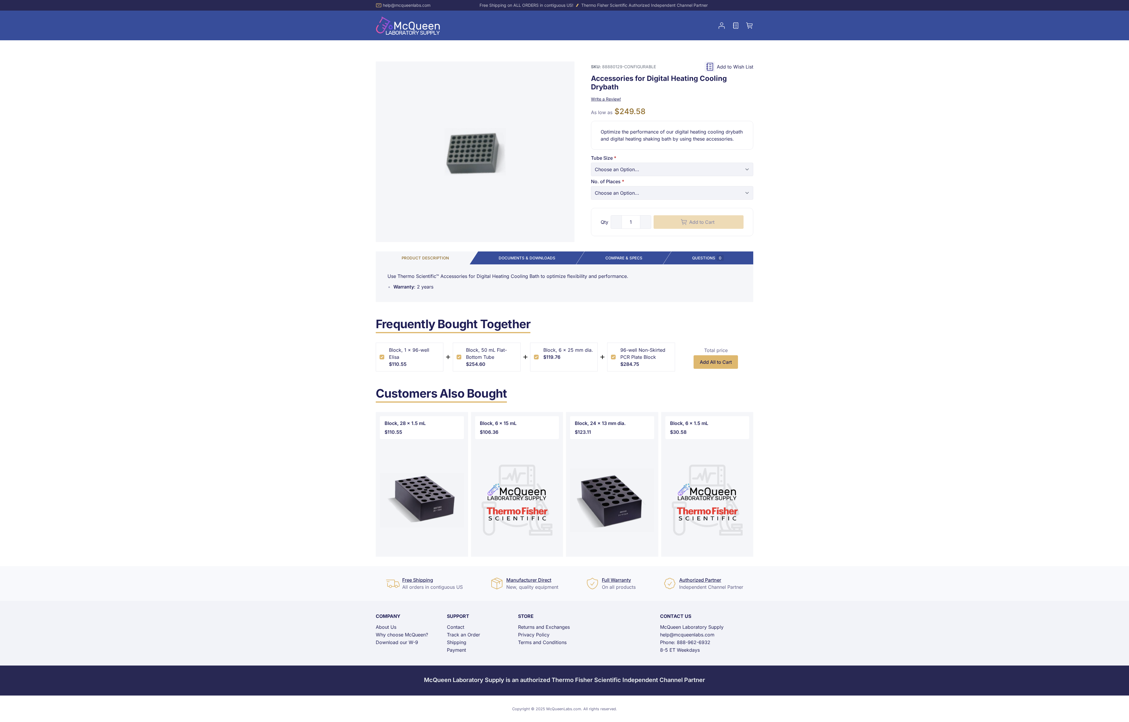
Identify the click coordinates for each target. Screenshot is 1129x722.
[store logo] (408, 25)
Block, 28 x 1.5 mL (405, 423)
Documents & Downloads (527, 258)
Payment (456, 650)
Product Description (425, 258)
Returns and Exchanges (544, 627)
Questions (707, 258)
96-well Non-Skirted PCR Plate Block (642, 353)
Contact (455, 627)
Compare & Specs (623, 258)
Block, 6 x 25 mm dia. (568, 350)
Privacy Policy (534, 635)
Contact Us (675, 616)
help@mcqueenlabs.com (406, 5)
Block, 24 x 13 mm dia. (600, 423)
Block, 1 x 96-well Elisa (409, 353)
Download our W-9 (397, 642)
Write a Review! (606, 98)
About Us (386, 627)
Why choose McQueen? (402, 635)
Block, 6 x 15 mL (498, 423)
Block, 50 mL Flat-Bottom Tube (486, 353)
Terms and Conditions (542, 642)
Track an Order (463, 635)
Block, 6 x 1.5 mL (689, 423)
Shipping (456, 642)
